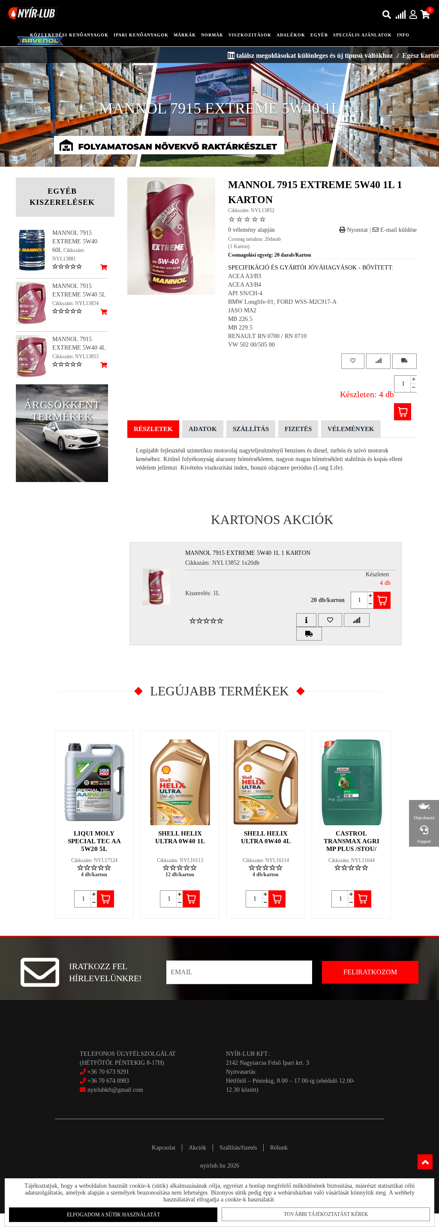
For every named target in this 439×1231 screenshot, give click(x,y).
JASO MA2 (242, 310)
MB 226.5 (240, 319)
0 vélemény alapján (251, 230)
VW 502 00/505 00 (251, 344)
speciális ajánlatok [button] (362, 35)
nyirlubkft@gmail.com (114, 1090)
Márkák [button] (185, 35)
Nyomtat (356, 230)
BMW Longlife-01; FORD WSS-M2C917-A (282, 302)
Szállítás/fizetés (238, 1147)
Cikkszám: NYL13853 (75, 356)
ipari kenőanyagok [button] (141, 35)
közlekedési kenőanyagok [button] (69, 35)
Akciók (197, 1147)
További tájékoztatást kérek (326, 1214)
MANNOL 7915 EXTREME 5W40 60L (74, 241)
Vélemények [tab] (351, 428)
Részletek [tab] (153, 428)
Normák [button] (212, 35)
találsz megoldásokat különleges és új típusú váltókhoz (288, 55)
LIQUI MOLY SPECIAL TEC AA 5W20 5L (94, 841)
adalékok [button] (291, 35)
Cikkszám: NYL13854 (75, 303)
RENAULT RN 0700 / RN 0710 (267, 336)
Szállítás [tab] (251, 428)
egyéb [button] (319, 35)
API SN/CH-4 (245, 293)
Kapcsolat (163, 1147)
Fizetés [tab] (298, 428)
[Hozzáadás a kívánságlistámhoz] (352, 360)
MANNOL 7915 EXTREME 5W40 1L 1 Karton (247, 553)
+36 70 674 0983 (108, 1081)
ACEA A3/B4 (244, 285)
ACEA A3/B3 (244, 276)
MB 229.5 (240, 327)
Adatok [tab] (203, 428)
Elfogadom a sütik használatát (113, 1215)
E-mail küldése (398, 230)
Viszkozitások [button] (250, 35)
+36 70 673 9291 (108, 1072)
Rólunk (279, 1147)
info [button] (403, 35)
